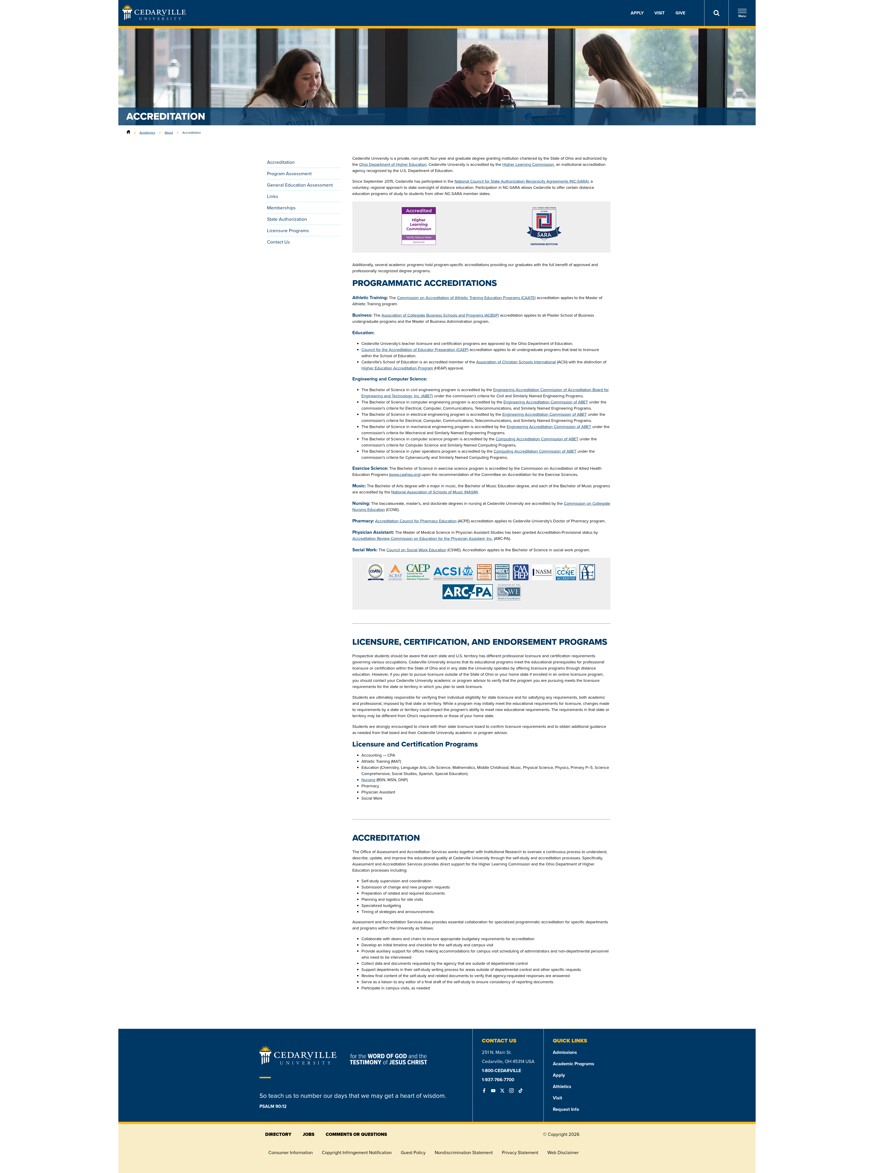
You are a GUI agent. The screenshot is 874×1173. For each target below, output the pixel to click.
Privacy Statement (520, 1152)
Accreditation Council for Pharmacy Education (416, 521)
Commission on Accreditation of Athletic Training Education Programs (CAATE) (466, 298)
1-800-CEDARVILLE (501, 1070)
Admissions (565, 1052)
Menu (742, 16)
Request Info (566, 1109)
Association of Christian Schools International (516, 362)
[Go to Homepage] (154, 19)
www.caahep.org (404, 474)
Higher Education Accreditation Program (397, 368)
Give (680, 13)
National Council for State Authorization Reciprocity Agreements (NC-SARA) (522, 181)
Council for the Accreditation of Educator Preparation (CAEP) (414, 350)
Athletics (562, 1086)
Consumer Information (290, 1152)
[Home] (128, 132)
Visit (659, 13)
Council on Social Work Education (416, 550)
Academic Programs (573, 1063)
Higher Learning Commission (528, 164)
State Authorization (287, 219)
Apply (637, 13)
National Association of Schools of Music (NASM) (434, 492)
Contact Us (278, 241)
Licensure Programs (288, 230)
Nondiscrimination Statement (464, 1152)
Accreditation (281, 162)
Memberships (281, 207)
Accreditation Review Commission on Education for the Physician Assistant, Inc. (422, 539)
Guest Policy (413, 1152)
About (169, 132)
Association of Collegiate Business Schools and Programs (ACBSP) (440, 315)
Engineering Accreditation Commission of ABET (545, 402)
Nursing (368, 780)
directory (278, 1134)
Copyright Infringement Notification (357, 1152)
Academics (147, 132)
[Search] (716, 13)
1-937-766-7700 (498, 1079)
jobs (308, 1134)
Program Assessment (289, 173)
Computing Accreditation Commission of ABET (537, 439)
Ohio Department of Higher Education (393, 164)
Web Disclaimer (563, 1152)
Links (272, 196)
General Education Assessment (300, 184)
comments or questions (356, 1134)
